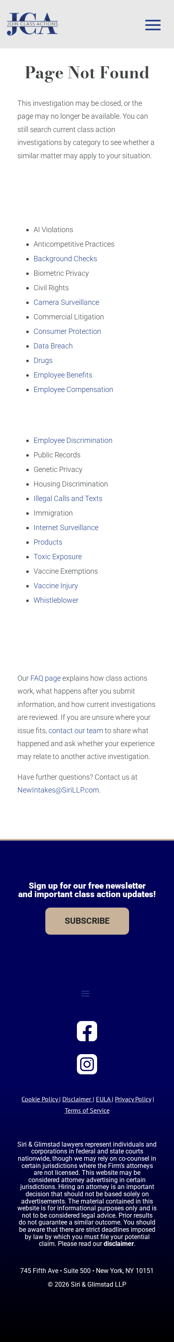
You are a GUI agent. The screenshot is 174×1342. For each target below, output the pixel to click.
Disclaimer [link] (76, 1099)
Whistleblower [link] (56, 600)
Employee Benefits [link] (63, 375)
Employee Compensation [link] (73, 389)
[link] (32, 24)
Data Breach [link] (53, 346)
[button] (153, 25)
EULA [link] (103, 1099)
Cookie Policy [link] (39, 1099)
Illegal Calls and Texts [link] (68, 498)
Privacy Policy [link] (133, 1099)
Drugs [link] (43, 360)
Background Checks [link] (65, 258)
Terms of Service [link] (87, 1110)
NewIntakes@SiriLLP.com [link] (58, 790)
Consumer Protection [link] (67, 331)
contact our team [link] (76, 730)
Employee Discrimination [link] (73, 440)
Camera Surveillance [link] (66, 302)
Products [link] (48, 542)
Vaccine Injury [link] (56, 585)
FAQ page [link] (45, 678)
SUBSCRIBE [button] (87, 921)
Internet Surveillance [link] (66, 527)
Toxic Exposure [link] (58, 556)
